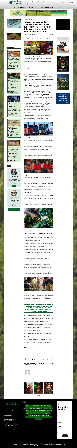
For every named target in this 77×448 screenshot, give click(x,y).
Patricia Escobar (11, 92)
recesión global (46, 347)
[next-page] (39, 395)
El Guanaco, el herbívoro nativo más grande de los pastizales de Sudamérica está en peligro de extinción (13, 130)
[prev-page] (37, 395)
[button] (59, 7)
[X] (62, 2)
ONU (41, 347)
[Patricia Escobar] (24, 34)
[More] (52, 353)
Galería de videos (11, 91)
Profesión (59, 426)
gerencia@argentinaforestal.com (12, 416)
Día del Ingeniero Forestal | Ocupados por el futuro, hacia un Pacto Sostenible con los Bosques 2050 (14, 179)
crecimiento (38, 347)
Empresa (59, 430)
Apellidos (59, 422)
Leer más (14, 185)
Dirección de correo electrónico (63, 413)
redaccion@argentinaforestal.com (12, 424)
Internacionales (27, 19)
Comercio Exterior (28, 382)
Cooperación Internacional (31, 347)
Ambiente (10, 135)
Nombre (59, 418)
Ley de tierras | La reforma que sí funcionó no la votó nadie (14, 199)
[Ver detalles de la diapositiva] (38, 13)
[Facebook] (60, 2)
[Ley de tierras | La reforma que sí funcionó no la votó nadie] (14, 193)
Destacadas (34, 19)
